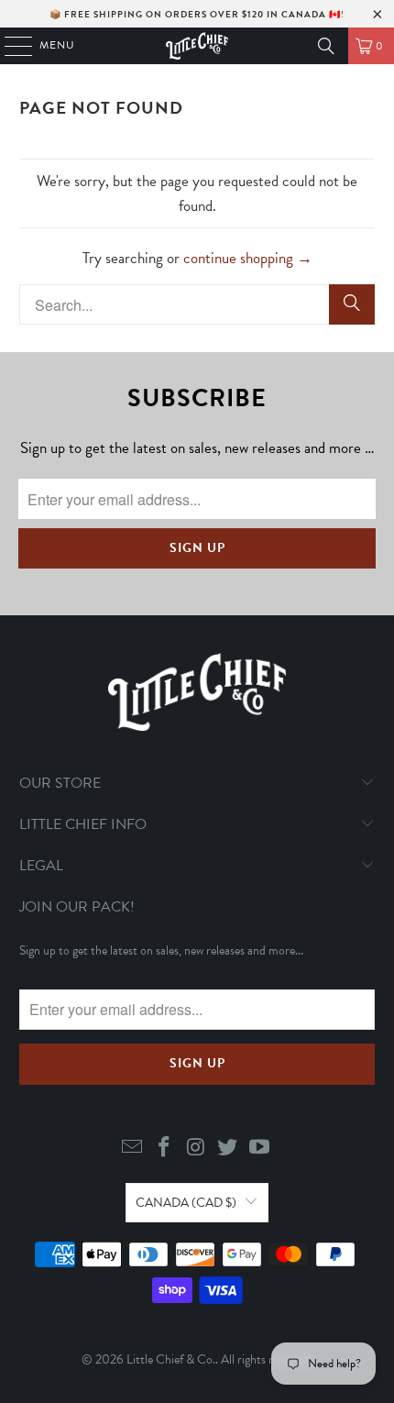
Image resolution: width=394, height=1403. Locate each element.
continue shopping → (247, 258)
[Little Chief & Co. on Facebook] (164, 1148)
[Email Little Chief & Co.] (133, 1148)
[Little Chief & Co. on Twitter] (228, 1148)
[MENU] (9, 46)
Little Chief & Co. (170, 1359)
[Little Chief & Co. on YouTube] (260, 1148)
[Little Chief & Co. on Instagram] (196, 1148)
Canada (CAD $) (186, 1202)
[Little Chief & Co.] (197, 46)
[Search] (326, 46)
